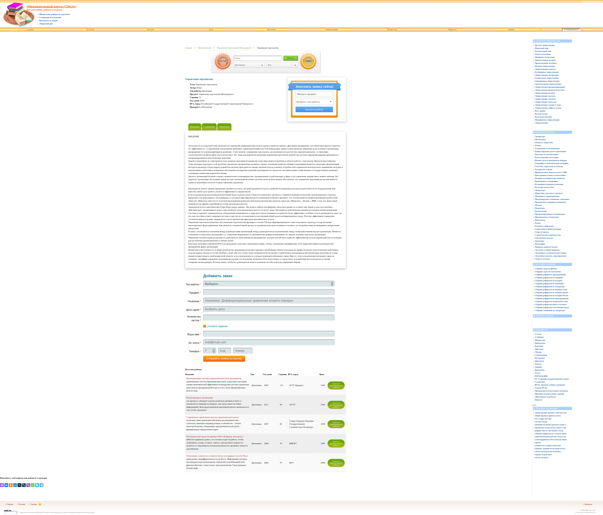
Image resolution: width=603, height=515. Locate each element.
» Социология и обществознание (547, 229)
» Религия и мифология (544, 226)
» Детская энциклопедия (544, 45)
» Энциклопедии (541, 122)
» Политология (540, 211)
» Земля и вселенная (542, 54)
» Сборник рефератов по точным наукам (551, 292)
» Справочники (540, 355)
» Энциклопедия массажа (544, 96)
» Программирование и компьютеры (549, 214)
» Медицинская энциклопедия (547, 119)
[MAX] (2, 485)
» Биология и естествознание (546, 154)
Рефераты (452, 29)
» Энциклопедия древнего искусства (549, 90)
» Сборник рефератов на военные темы (550, 289)
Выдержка (194, 126)
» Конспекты (539, 370)
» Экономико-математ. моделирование (550, 256)
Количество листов (194, 318)
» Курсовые (538, 346)
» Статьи (537, 334)
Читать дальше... (542, 457)
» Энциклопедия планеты (545, 69)
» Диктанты (539, 361)
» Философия (539, 244)
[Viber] (28, 485)
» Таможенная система (543, 238)
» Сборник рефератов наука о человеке (550, 304)
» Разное (537, 223)
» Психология (539, 220)
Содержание (209, 126)
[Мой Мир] (15, 485)
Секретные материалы (592, 1)
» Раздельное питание (543, 116)
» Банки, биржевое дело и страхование (550, 151)
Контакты (588, 504)
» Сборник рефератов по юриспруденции (551, 298)
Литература (224, 126)
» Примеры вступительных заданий (549, 393)
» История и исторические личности (549, 178)
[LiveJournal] (24, 485)
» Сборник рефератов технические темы (551, 301)
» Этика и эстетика (542, 259)
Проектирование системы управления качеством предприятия (213, 378)
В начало (90, 29)
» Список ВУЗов (540, 387)
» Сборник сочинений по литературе (549, 310)
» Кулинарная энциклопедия (546, 72)
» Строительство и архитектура (547, 235)
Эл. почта (194, 343)
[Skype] (37, 485)
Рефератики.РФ (590, 512)
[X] (19, 485)
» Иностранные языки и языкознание (550, 175)
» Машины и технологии (544, 57)
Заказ (211, 29)
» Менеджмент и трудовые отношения (550, 202)
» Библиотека (539, 343)
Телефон (195, 351)
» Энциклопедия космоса (544, 93)
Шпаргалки (392, 29)
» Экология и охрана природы (547, 250)
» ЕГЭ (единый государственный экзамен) (551, 379)
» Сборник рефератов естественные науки (551, 307)
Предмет (195, 292)
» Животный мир (541, 48)
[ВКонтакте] (6, 485)
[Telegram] (41, 485)
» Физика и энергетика (543, 142)
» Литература (539, 136)
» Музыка (538, 205)
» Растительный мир (542, 51)
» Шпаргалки (539, 340)
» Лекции (538, 352)
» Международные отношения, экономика (551, 199)
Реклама (22, 504)
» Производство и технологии (546, 217)
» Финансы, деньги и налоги (546, 247)
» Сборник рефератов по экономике (549, 283)
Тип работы (193, 284)
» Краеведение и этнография (546, 181)
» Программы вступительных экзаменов (551, 390)
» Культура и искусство (544, 187)
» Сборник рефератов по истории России (551, 295)
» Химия (537, 145)
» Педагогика (539, 208)
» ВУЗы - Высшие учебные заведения (549, 385)
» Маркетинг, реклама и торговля (548, 193)
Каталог (150, 29)
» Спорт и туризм (541, 232)
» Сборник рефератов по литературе (549, 286)
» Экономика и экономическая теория (550, 253)
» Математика (540, 139)
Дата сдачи (193, 309)
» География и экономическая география (551, 163)
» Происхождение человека (545, 63)
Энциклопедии (331, 29)
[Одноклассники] (11, 485)
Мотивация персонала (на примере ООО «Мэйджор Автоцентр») (215, 436)
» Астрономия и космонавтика (547, 148)
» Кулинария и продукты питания (548, 184)
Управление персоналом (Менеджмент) (234, 47)
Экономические (204, 47)
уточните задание (217, 326)
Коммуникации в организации (199, 397)
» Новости (538, 399)
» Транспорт (539, 241)
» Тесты (537, 373)
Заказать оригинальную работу (336, 385)
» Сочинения (539, 382)
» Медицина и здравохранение (546, 196)
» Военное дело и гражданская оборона (550, 160)
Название (194, 301)
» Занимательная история (545, 60)
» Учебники (539, 337)
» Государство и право (543, 169)
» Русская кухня (540, 113)
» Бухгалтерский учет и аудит (546, 157)
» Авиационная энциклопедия (547, 81)
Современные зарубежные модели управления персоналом (212, 417)
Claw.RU (592, 510)
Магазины (271, 29)
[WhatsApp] (33, 485)
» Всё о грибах (540, 111)
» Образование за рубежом (545, 396)
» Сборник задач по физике (545, 268)
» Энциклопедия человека (545, 99)
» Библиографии (541, 376)
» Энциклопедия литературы (546, 75)
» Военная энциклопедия (544, 66)
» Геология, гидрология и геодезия (548, 166)
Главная (30, 29)
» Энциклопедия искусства (545, 102)
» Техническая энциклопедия (546, 78)
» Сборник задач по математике (547, 271)
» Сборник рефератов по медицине (548, 277)
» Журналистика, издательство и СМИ (550, 172)
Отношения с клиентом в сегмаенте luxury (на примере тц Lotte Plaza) (217, 455)
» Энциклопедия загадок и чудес (547, 105)
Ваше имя (194, 334)
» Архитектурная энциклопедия (547, 84)
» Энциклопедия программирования (549, 87)
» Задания (538, 367)
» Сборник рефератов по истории (548, 280)
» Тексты (537, 364)
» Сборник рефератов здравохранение (550, 274)
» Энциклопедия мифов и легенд (547, 108)
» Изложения (539, 358)
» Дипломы (538, 349)
